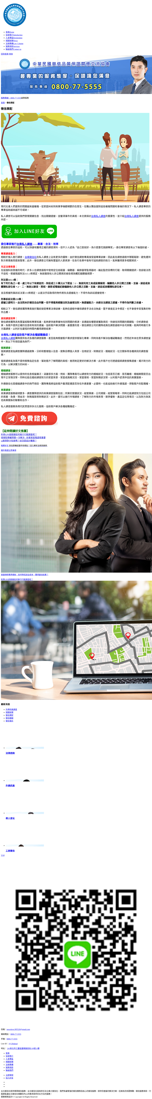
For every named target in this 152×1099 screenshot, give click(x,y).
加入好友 (9, 1078)
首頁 (10, 32)
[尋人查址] (25, 813)
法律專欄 (14, 44)
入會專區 (14, 38)
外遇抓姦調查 (11, 709)
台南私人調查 (98, 216)
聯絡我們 (13, 49)
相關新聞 (12, 41)
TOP (3, 855)
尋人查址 (10, 818)
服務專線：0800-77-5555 (11, 98)
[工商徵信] (25, 845)
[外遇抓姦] (25, 780)
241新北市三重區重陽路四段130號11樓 (23, 1048)
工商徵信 (10, 850)
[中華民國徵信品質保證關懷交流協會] (54, 25)
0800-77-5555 (15, 1034)
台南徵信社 (31, 257)
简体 (11, 54)
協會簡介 (14, 35)
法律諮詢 (10, 753)
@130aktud (13, 1044)
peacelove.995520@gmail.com (18, 1029)
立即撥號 (9, 1075)
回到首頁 (5, 54)
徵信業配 (9, 715)
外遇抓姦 (10, 785)
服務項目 (13, 46)
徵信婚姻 (9, 718)
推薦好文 (24, 446)
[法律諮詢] (25, 748)
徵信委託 (9, 721)
